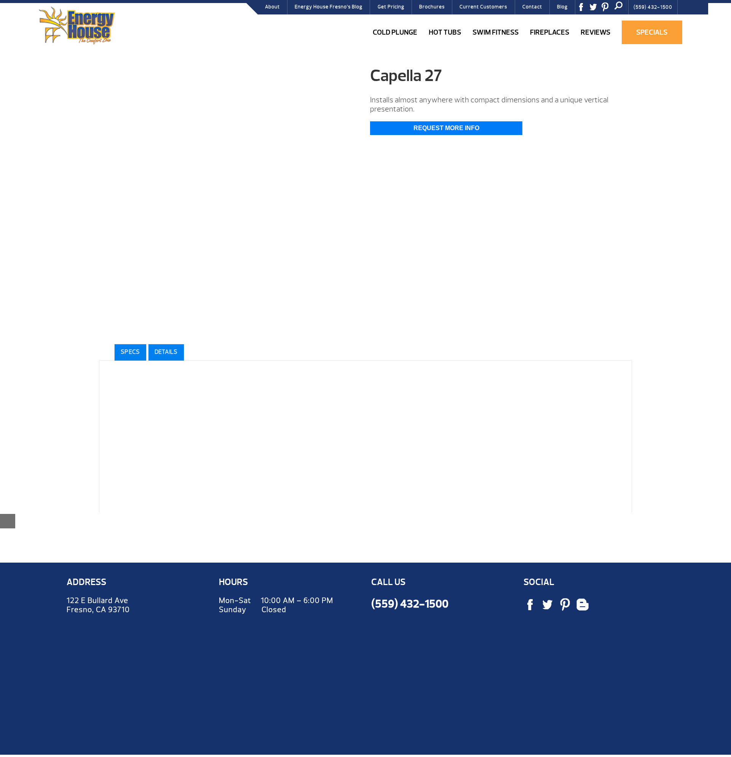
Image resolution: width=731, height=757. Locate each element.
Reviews (595, 32)
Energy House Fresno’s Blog (328, 7)
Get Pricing (391, 7)
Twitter (596, 9)
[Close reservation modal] (7, 521)
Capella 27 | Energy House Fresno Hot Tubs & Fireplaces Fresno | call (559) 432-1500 (76, 25)
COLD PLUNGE (395, 32)
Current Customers (483, 7)
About (272, 7)
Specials (651, 32)
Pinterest (607, 9)
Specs (130, 352)
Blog (562, 7)
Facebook (583, 9)
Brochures (432, 7)
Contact (532, 7)
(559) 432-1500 (653, 7)
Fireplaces (549, 32)
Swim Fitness (495, 32)
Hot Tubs (445, 32)
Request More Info (446, 128)
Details (166, 352)
